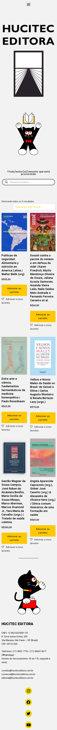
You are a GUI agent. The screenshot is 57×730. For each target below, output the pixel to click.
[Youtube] (28, 724)
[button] (28, 4)
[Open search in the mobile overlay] (28, 182)
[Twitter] (28, 713)
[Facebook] (28, 702)
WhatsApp (7, 655)
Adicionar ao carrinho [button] (14, 290)
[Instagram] (28, 690)
